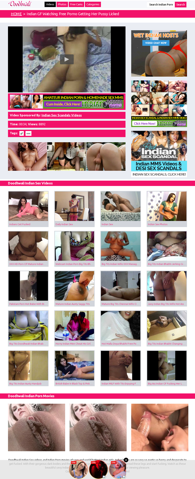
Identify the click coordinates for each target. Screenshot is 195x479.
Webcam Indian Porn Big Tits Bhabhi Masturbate (75, 264)
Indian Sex (107, 224)
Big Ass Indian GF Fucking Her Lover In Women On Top (167, 383)
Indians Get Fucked (19, 224)
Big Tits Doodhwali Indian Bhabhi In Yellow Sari (29, 343)
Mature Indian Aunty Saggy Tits (73, 304)
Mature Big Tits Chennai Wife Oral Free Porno (121, 304)
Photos (62, 4)
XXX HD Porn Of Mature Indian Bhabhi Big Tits (29, 264)
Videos (50, 4)
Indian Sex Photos (157, 224)
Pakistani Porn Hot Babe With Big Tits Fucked (29, 304)
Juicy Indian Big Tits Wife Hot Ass (166, 304)
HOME (16, 14)
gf (21, 133)
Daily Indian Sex (64, 224)
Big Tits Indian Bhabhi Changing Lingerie (167, 343)
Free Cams (76, 4)
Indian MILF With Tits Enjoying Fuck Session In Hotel (121, 383)
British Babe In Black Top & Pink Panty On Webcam (75, 383)
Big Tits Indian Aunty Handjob (25, 383)
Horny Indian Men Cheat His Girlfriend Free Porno (75, 343)
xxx (28, 133)
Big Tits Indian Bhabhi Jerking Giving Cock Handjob (167, 264)
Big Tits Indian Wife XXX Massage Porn (121, 264)
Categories (92, 4)
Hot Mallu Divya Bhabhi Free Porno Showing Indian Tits (121, 343)
